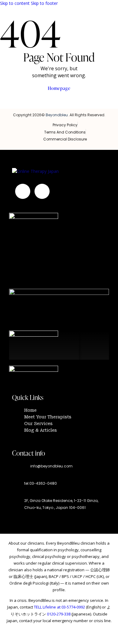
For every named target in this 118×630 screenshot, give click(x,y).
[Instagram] (22, 191)
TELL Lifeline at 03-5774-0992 (59, 607)
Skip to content (15, 3)
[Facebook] (42, 191)
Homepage (59, 88)
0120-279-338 (58, 614)
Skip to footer (44, 3)
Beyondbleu (57, 114)
